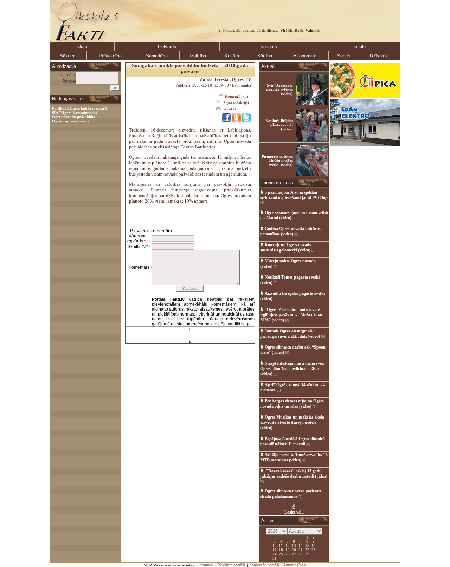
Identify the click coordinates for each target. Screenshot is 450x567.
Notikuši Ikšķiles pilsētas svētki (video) (279, 125)
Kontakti (206, 565)
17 (274, 549)
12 (287, 545)
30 (313, 554)
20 (294, 549)
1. (190, 329)
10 (274, 545)
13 (294, 545)
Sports (344, 55)
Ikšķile (359, 46)
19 (287, 549)
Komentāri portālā (264, 565)
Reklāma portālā (231, 565)
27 (294, 554)
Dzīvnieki (379, 55)
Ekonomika (305, 55)
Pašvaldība (110, 55)
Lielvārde (167, 46)
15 (307, 545)
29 (307, 554)
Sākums (68, 55)
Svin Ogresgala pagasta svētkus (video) (279, 89)
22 (307, 549)
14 (300, 545)
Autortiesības (294, 565)
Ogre (82, 46)
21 (300, 549)
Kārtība (264, 55)
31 (274, 558)
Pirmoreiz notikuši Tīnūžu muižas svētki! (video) (277, 160)
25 (281, 554)
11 (281, 545)
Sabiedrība (157, 55)
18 (281, 549)
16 (313, 545)
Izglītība (197, 55)
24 (274, 554)
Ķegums (268, 46)
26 (287, 554)
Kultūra (232, 55)
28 (300, 554)
